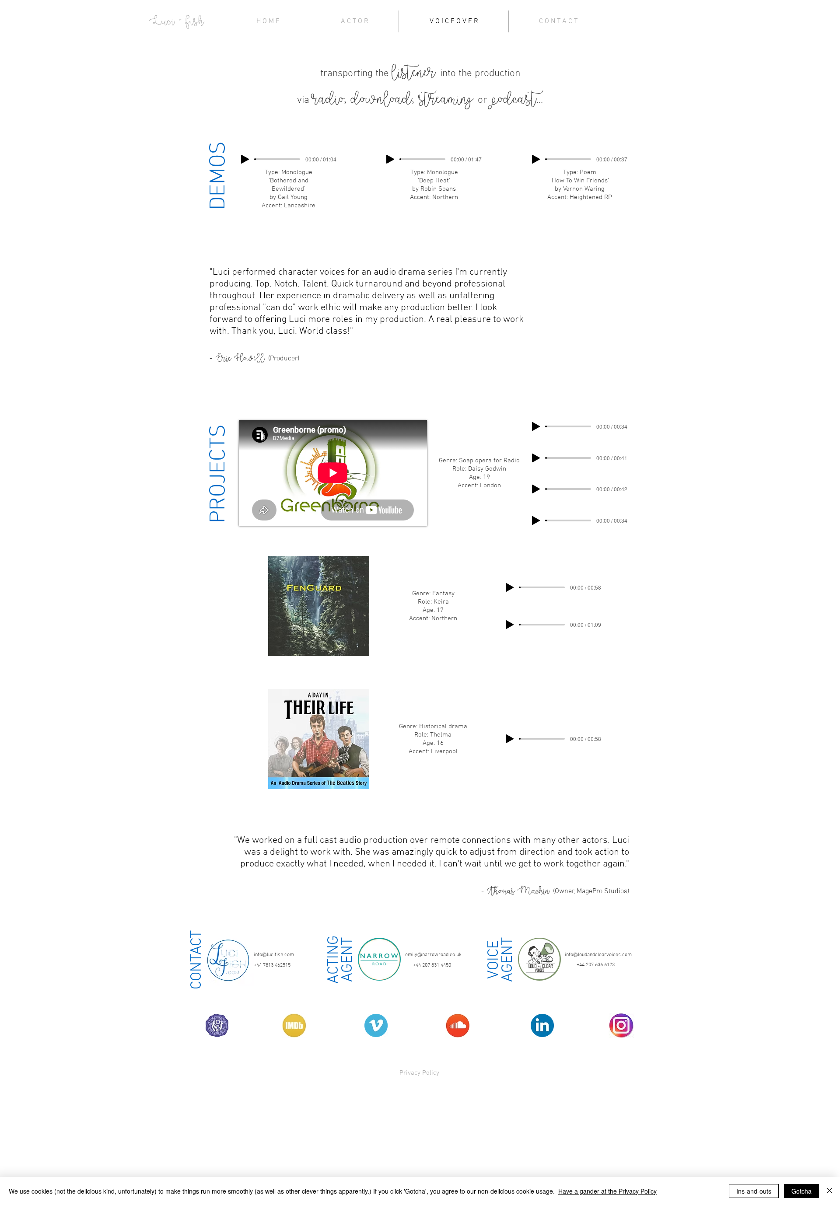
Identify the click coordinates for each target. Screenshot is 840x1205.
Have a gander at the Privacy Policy (607, 1191)
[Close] (829, 1191)
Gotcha (801, 1191)
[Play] (245, 159)
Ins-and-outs (753, 1191)
